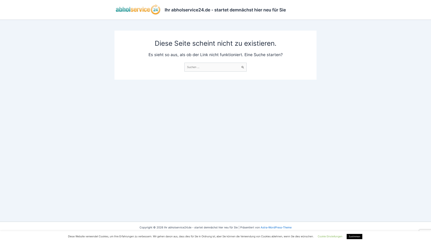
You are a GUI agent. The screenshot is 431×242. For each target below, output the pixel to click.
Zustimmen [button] (354, 236)
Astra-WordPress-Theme (276, 227)
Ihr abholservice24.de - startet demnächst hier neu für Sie (225, 9)
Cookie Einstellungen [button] (330, 236)
